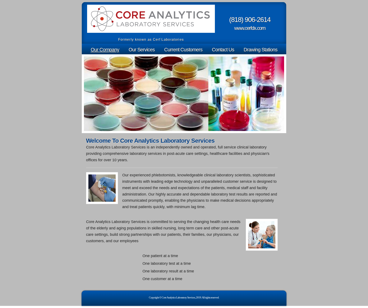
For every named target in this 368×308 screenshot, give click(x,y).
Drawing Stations (260, 49)
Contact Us (223, 49)
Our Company (105, 49)
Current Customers (183, 49)
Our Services (142, 49)
